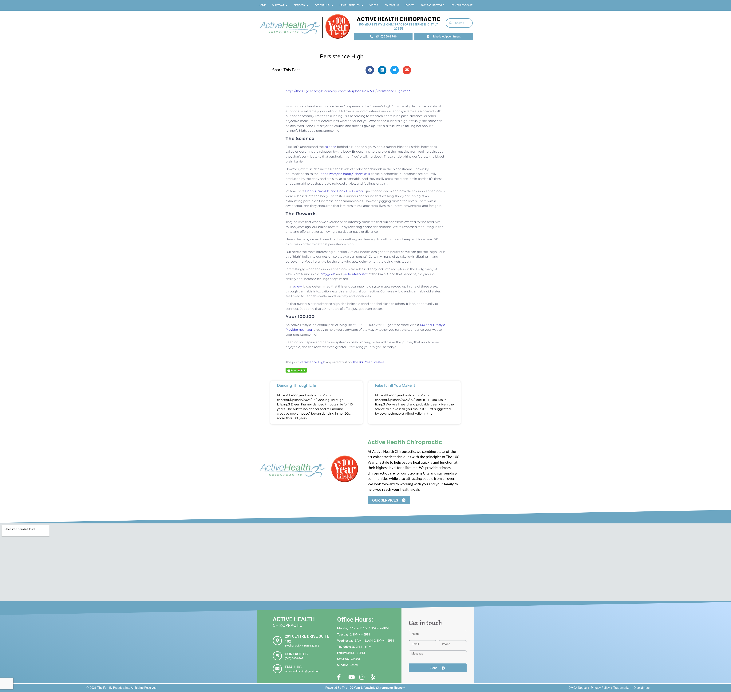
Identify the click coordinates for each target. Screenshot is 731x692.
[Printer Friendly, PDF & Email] (296, 370)
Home (262, 5)
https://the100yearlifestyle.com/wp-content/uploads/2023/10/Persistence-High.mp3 (348, 91)
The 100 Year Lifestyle (368, 362)
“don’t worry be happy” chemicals (344, 174)
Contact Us (392, 5)
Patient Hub (322, 5)
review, (297, 286)
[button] (370, 70)
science (330, 147)
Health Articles (349, 5)
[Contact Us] (277, 655)
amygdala (328, 274)
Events (409, 5)
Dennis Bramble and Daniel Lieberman (334, 191)
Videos (373, 5)
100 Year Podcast (461, 5)
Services (299, 5)
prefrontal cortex (355, 274)
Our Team (278, 5)
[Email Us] (277, 668)
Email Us (293, 667)
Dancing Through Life (296, 385)
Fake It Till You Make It (395, 385)
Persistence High (312, 362)
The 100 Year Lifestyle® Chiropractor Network (373, 688)
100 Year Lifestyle (432, 5)
